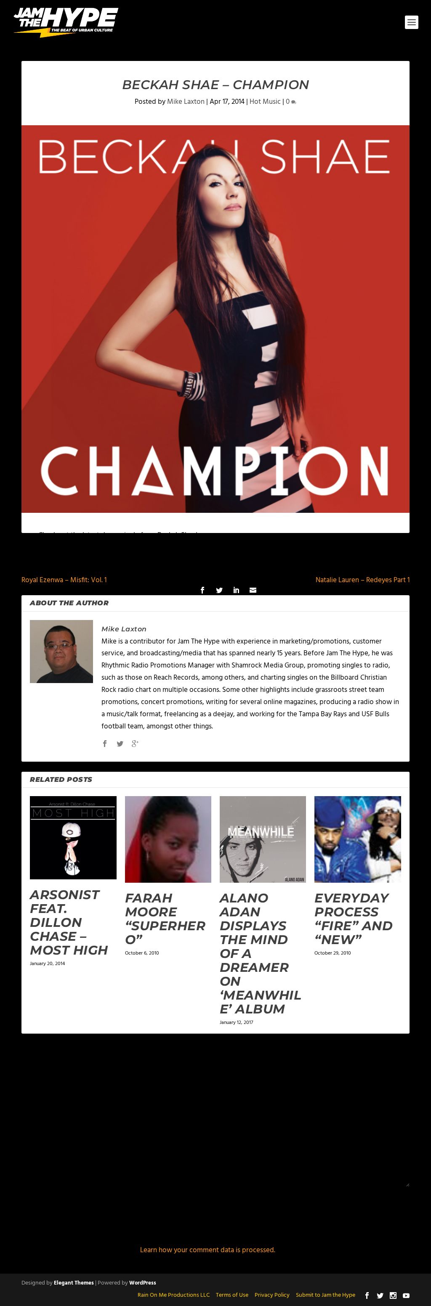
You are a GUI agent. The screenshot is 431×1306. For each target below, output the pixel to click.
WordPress (142, 1283)
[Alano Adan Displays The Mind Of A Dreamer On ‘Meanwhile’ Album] (263, 839)
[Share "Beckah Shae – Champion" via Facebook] (202, 590)
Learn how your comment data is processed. (207, 1250)
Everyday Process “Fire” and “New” (353, 918)
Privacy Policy (272, 1295)
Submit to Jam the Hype (325, 1295)
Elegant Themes (74, 1283)
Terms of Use (232, 1295)
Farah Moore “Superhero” (165, 918)
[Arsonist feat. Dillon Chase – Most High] (73, 837)
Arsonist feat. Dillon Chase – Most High (69, 922)
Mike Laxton (186, 102)
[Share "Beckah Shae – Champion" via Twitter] (219, 590)
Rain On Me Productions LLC (174, 1295)
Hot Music (265, 102)
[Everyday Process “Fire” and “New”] (357, 839)
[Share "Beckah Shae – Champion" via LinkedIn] (236, 590)
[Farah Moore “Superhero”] (168, 839)
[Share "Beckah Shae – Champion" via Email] (253, 590)
